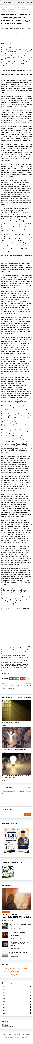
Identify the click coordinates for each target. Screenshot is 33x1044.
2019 (16, 1007)
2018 (16, 1010)
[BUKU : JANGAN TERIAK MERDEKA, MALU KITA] (5, 926)
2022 (16, 998)
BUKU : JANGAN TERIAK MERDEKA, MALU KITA (20, 924)
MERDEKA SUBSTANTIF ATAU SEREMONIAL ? (14, 749)
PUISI (5, 974)
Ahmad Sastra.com (14, 2)
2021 (16, 1001)
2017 (16, 1013)
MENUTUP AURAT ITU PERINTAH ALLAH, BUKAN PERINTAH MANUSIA (16, 915)
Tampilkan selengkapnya (24, 697)
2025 (16, 989)
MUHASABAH (10, 8)
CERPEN (6, 968)
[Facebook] (11, 678)
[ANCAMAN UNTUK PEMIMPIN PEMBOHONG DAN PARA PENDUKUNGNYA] (5, 935)
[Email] (24, 678)
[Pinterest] (21, 678)
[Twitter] (14, 678)
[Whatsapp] (17, 678)
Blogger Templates (15, 1037)
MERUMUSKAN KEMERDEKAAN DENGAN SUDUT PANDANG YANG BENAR (15, 776)
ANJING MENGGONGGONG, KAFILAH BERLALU (18, 952)
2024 (16, 992)
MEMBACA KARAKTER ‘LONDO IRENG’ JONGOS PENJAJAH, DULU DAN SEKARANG (19, 943)
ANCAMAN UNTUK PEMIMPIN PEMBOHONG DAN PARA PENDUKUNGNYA (17, 934)
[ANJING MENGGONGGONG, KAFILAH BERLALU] (5, 954)
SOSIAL (19, 974)
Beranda (3, 8)
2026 (16, 986)
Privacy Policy (26, 1034)
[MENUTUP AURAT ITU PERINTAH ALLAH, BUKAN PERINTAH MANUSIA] (16, 899)
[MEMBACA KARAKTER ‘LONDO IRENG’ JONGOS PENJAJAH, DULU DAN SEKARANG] (5, 944)
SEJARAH (12, 974)
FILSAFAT (13, 968)
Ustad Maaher (6, 70)
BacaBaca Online (16, 1040)
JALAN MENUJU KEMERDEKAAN (10, 722)
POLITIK (24, 971)
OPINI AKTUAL (7, 971)
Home (4, 1034)
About (10, 1034)
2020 (16, 1004)
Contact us (17, 1034)
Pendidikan (16, 971)
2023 (16, 995)
